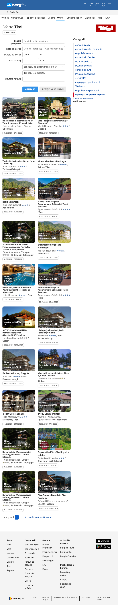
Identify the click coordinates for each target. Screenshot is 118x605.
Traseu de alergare (29, 575)
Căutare (30, 89)
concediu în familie (84, 57)
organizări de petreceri (87, 90)
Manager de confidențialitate (65, 597)
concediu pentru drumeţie (88, 49)
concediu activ (82, 44)
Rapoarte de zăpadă (35, 17)
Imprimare (86, 597)
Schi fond (29, 557)
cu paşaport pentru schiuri (88, 82)
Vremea (5, 17)
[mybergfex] (103, 5)
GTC (35, 597)
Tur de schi (30, 553)
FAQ (44, 564)
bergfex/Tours (67, 547)
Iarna (9, 544)
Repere (10, 570)
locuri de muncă (49, 552)
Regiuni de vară (32, 549)
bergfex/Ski (65, 552)
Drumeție (29, 569)
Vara (100, 17)
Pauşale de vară (83, 65)
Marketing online (65, 574)
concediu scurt (83, 69)
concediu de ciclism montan (90, 94)
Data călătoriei (13, 48)
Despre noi (47, 556)
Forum (45, 569)
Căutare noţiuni (13, 78)
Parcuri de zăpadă (29, 563)
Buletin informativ (47, 546)
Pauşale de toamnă (85, 73)
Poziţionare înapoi (53, 89)
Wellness (80, 86)
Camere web (17, 17)
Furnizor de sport (74, 17)
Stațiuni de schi (32, 544)
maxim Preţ (15, 60)
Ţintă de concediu (16, 42)
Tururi (107, 17)
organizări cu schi (84, 53)
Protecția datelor (45, 598)
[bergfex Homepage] (16, 5)
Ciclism (28, 580)
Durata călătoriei (12, 54)
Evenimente (90, 17)
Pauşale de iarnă (83, 61)
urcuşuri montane (84, 98)
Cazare (51, 17)
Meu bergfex (48, 560)
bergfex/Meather (68, 556)
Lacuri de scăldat (29, 586)
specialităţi (80, 78)
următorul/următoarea (39, 517)
